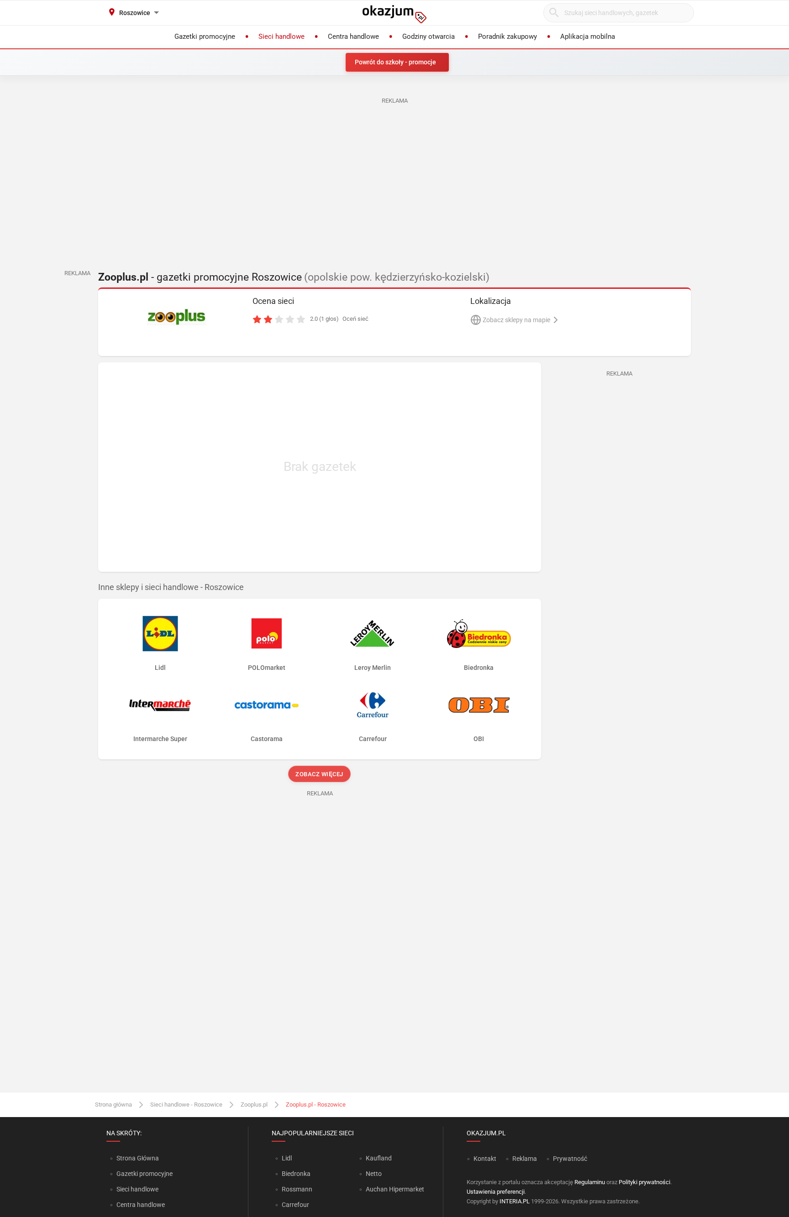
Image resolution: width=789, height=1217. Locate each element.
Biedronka (296, 1173)
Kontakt (484, 1158)
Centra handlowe (140, 1204)
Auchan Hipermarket (395, 1189)
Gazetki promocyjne (144, 1173)
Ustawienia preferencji (496, 1191)
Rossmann (297, 1189)
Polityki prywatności (644, 1182)
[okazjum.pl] (394, 14)
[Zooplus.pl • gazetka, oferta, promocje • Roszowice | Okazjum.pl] (176, 317)
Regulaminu (589, 1182)
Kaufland (379, 1158)
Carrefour (295, 1204)
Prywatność (570, 1158)
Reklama (524, 1158)
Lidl (287, 1158)
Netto (374, 1173)
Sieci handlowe (137, 1189)
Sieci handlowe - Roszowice (186, 1104)
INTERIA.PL (515, 1201)
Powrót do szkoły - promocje (395, 62)
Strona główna (113, 1104)
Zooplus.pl (254, 1104)
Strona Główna (137, 1158)
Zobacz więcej (320, 774)
